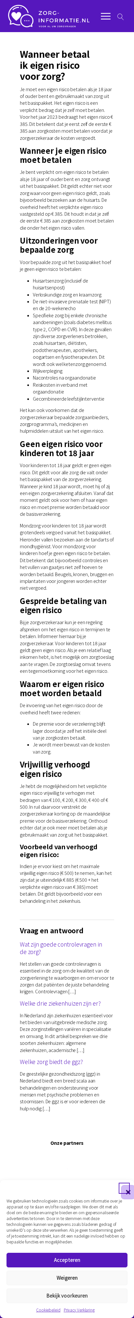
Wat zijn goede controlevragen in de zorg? (61, 948)
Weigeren (67, 1277)
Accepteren (67, 1259)
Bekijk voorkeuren (67, 1295)
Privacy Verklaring (79, 1309)
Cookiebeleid (48, 1309)
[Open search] (120, 16)
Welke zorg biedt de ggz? (51, 1062)
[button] (124, 1188)
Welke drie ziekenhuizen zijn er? (60, 1003)
